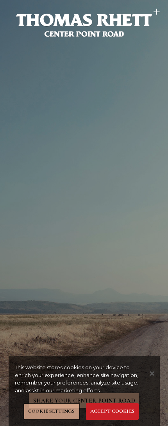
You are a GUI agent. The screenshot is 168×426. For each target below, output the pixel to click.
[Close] (152, 373)
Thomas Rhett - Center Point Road (84, 25)
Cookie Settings (51, 411)
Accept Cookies (112, 411)
